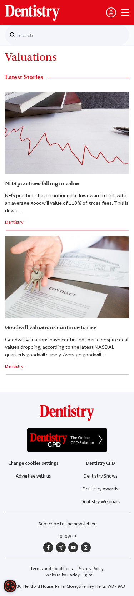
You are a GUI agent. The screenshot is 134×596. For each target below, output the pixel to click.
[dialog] (10, 586)
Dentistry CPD (100, 463)
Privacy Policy (91, 568)
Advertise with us (33, 476)
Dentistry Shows (101, 476)
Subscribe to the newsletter (67, 524)
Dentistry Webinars (100, 502)
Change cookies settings (33, 463)
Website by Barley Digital (69, 575)
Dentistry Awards (100, 489)
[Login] (111, 12)
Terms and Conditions (51, 568)
